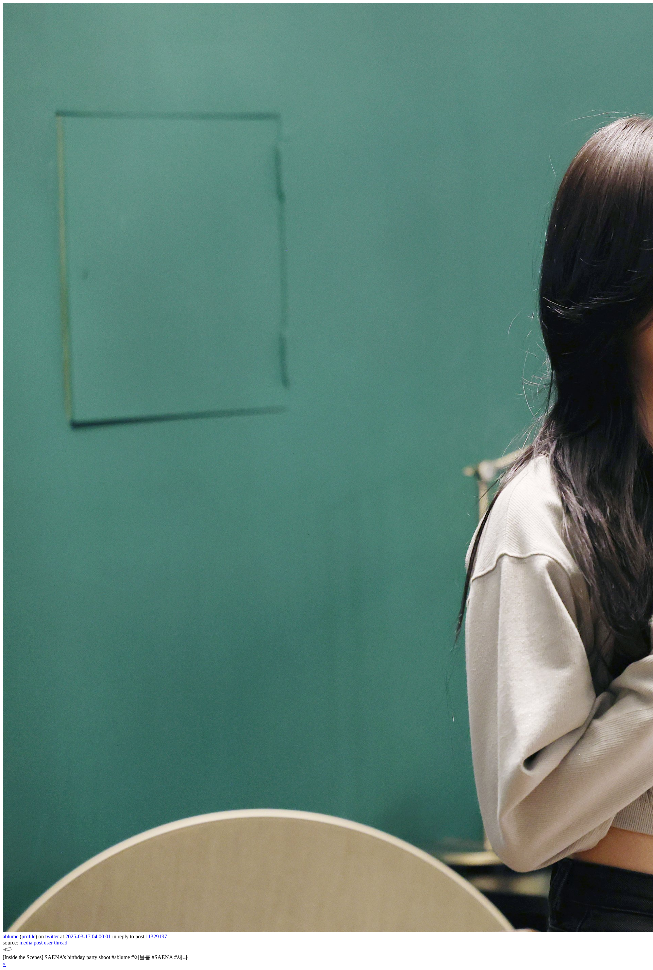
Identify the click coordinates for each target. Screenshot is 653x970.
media (25, 942)
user (48, 942)
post (38, 942)
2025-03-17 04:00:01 (88, 936)
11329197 (156, 936)
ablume (10, 936)
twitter (52, 936)
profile (28, 936)
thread (60, 942)
